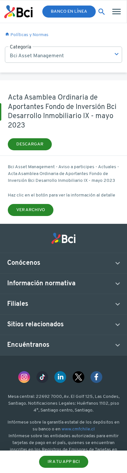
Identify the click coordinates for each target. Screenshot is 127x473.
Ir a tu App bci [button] (64, 461)
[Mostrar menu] (117, 11)
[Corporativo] (18, 12)
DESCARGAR (29, 144)
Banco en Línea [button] (69, 11)
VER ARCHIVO (30, 210)
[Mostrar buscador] (101, 11)
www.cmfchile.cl (78, 429)
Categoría (20, 47)
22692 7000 (49, 396)
